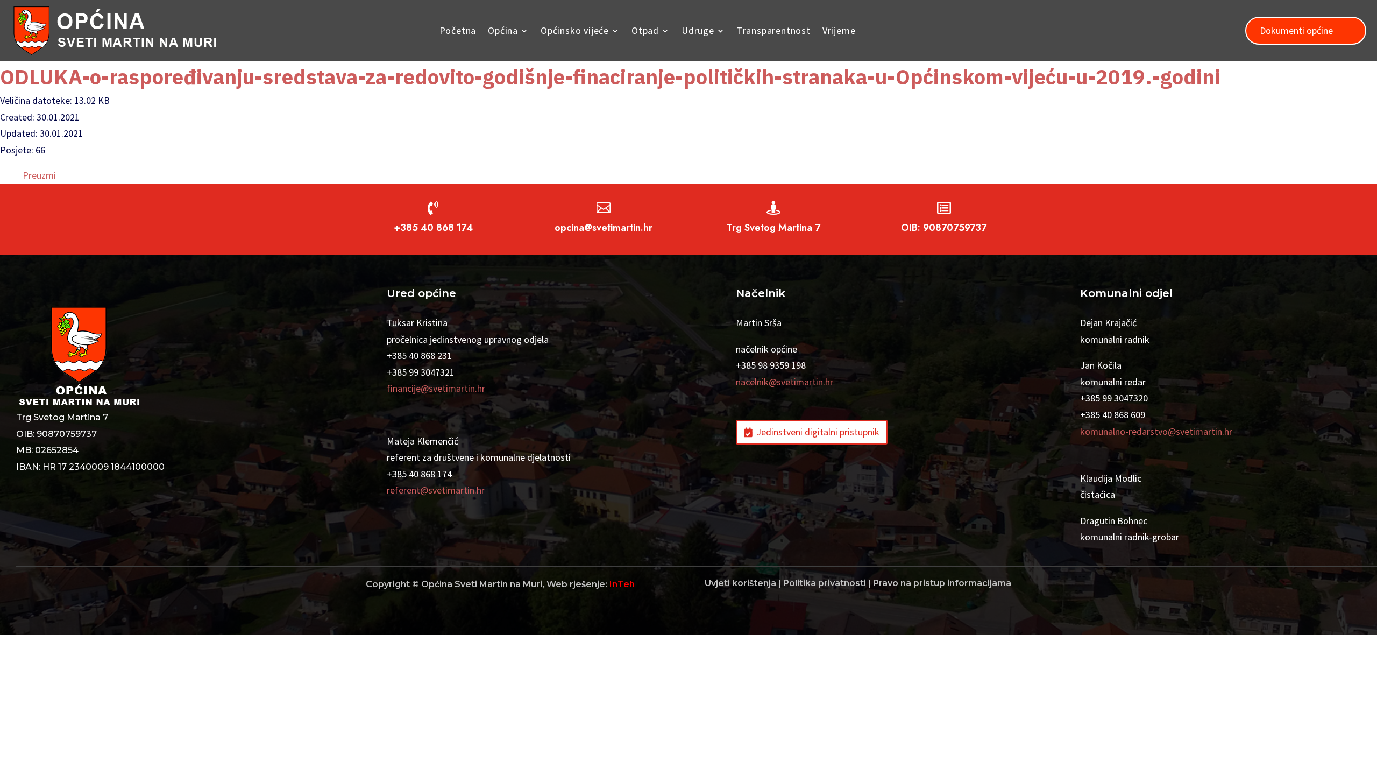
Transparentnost (774, 30)
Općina (503, 30)
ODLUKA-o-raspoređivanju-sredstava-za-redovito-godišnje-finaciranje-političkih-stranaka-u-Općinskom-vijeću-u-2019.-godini (610, 77)
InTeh (622, 584)
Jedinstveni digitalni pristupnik (817, 432)
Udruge (698, 30)
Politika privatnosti (824, 583)
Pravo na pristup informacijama (942, 583)
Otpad (645, 30)
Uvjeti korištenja (740, 583)
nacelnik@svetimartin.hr (784, 382)
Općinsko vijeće (575, 30)
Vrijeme (839, 30)
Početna (458, 30)
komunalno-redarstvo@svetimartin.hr (1156, 431)
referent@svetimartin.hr (436, 490)
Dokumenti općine (1296, 30)
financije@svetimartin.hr (436, 388)
